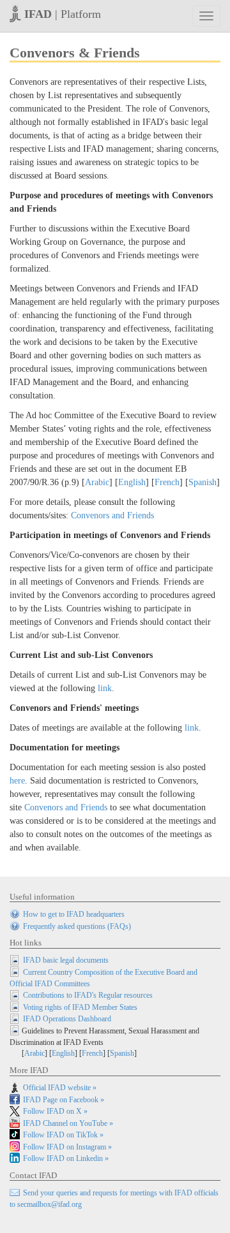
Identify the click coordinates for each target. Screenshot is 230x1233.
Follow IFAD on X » (55, 1111)
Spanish (202, 482)
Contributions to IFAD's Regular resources (88, 995)
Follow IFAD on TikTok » (63, 1134)
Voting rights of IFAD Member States (80, 1007)
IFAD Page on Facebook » (63, 1099)
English (132, 482)
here (17, 780)
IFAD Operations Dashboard (67, 1018)
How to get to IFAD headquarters (74, 914)
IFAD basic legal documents (66, 960)
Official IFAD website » (59, 1087)
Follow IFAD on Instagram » (67, 1146)
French (167, 482)
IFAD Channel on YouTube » (68, 1123)
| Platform (62, 14)
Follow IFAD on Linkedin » (66, 1158)
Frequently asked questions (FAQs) (77, 926)
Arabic (97, 482)
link (105, 688)
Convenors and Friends (112, 515)
